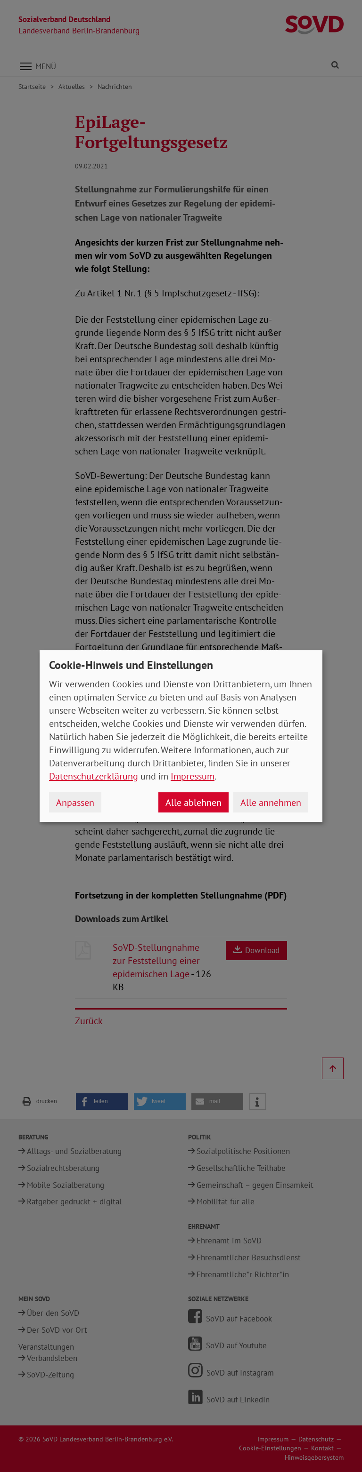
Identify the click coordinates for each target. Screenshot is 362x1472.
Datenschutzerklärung (93, 776)
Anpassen (75, 802)
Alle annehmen (270, 802)
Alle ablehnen (193, 802)
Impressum (192, 776)
